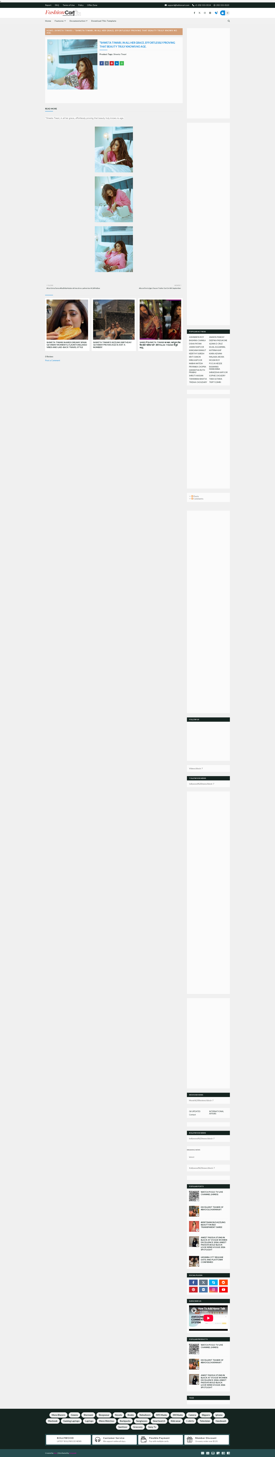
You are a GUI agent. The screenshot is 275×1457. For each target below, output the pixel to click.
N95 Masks (161, 1415)
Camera (192, 1415)
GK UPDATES (194, 1111)
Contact (192, 1114)
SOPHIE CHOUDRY (217, 375)
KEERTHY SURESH (196, 353)
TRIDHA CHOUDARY (198, 382)
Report (48, 5)
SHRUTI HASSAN (196, 375)
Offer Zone (92, 5)
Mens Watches (106, 1421)
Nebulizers (145, 1415)
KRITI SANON (195, 357)
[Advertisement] (114, 382)
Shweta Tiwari (63, 30)
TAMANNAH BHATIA (198, 379)
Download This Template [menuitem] (103, 21)
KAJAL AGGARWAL (217, 347)
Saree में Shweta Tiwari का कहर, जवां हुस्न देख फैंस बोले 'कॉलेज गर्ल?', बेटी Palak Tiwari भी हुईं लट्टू (160, 345)
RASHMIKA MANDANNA (214, 368)
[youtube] (223, 1289)
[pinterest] (209, 12)
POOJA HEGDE (215, 363)
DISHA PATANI (195, 344)
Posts (196, 496)
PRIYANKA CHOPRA (197, 367)
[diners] (223, 1453)
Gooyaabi (72, 1453)
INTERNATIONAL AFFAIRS (216, 1112)
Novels (118, 1415)
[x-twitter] (200, 12)
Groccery (138, 1427)
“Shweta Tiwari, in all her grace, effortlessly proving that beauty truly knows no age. (137, 44)
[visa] (208, 1453)
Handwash (221, 1421)
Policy (81, 5)
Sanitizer (122, 1427)
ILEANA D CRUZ (216, 344)
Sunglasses (141, 1421)
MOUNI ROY (214, 360)
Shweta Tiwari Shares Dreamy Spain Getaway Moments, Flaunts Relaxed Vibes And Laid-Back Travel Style (67, 344)
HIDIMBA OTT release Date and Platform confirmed (212, 1259)
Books (131, 1415)
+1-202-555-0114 (203, 5)
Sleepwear (104, 1415)
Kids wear (176, 1421)
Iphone (219, 1415)
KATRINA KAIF (215, 350)
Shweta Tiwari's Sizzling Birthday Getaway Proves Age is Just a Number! (112, 344)
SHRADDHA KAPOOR (218, 372)
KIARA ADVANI (215, 353)
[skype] (213, 1282)
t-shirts (190, 1421)
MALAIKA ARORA (216, 357)
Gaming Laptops (71, 1421)
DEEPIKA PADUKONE (218, 340)
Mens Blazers (58, 1415)
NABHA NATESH (196, 363)
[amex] (228, 1453)
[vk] (203, 1289)
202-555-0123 (222, 5)
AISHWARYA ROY (196, 337)
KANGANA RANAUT (197, 350)
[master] (213, 1453)
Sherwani (88, 1415)
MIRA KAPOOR (195, 360)
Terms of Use (69, 5)
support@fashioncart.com (178, 5)
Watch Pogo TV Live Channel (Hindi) (212, 1193)
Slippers (206, 1415)
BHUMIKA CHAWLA (197, 340)
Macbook (52, 1421)
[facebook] (194, 12)
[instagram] (205, 12)
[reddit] (223, 1282)
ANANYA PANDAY (216, 337)
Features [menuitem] (59, 21)
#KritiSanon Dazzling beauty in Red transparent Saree (213, 1224)
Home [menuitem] (48, 21)
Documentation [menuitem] (77, 21)
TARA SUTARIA (215, 379)
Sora (55, 1453)
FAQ (57, 5)
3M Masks (178, 1415)
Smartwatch (159, 1421)
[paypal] (202, 1453)
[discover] (218, 1453)
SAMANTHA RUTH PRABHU (197, 371)
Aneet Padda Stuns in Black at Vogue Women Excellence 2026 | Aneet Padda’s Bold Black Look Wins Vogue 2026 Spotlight (214, 1243)
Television (205, 1421)
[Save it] (51, 43)
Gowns (74, 1415)
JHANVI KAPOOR (196, 347)
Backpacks (125, 1421)
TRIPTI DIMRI (215, 382)
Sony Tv (152, 1427)
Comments (198, 498)
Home (50, 30)
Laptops (89, 1421)
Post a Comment (52, 360)
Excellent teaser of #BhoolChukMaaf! (212, 1208)
